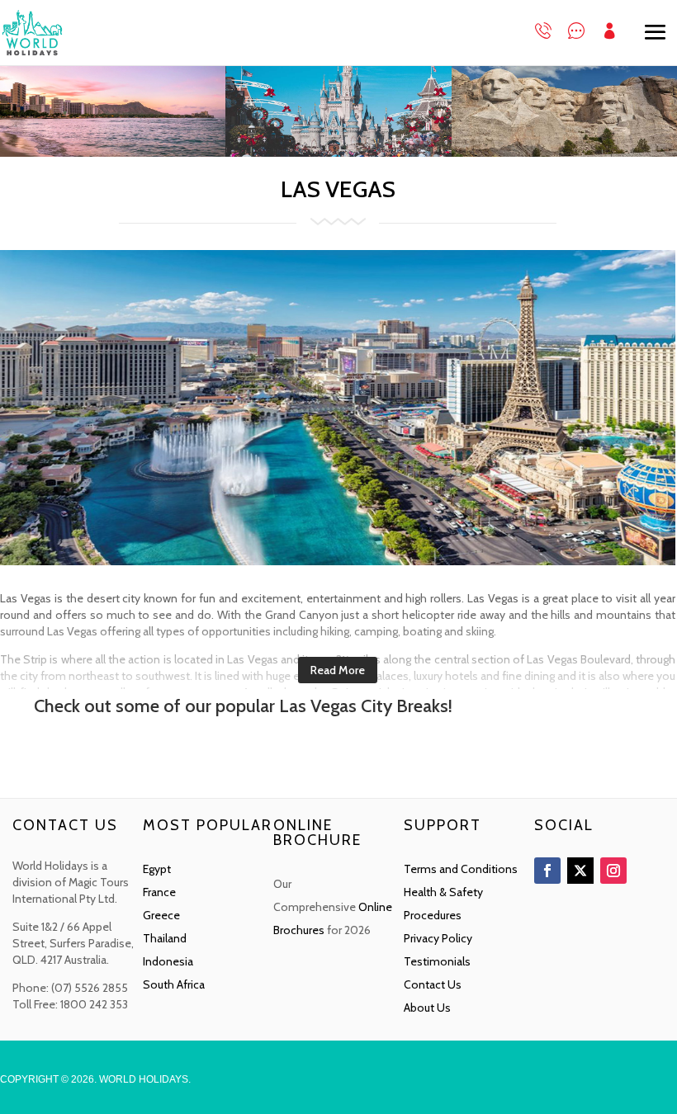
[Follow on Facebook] (547, 870)
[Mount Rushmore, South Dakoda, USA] (564, 152)
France (159, 892)
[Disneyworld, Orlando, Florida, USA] (338, 152)
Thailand (165, 938)
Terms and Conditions (461, 868)
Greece (161, 915)
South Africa (174, 984)
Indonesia (168, 961)
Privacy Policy (438, 938)
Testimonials (437, 961)
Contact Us (433, 984)
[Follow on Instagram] (613, 870)
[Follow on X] (580, 870)
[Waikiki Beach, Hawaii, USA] (112, 152)
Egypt (157, 868)
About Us (427, 1007)
